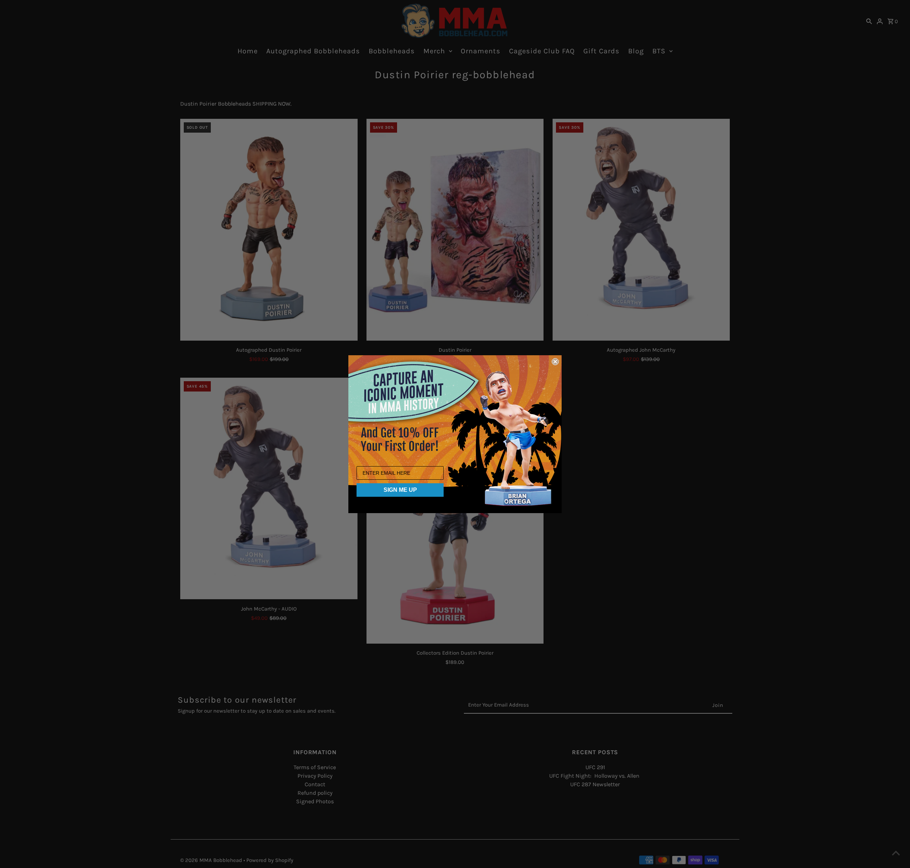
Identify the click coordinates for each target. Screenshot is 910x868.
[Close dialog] (555, 361)
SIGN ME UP (400, 490)
